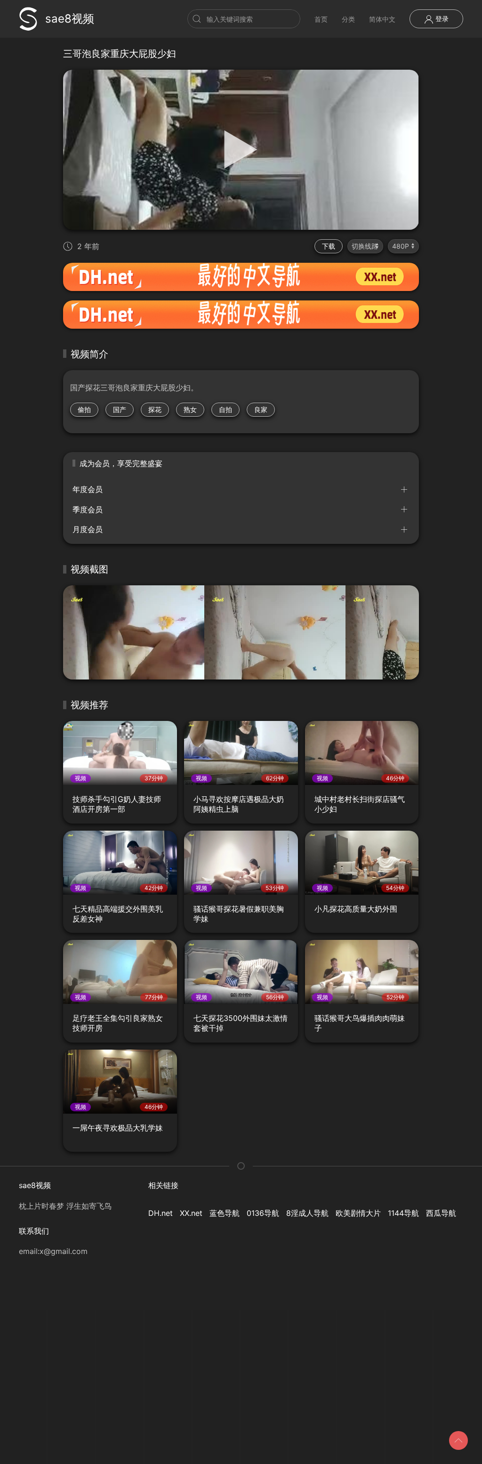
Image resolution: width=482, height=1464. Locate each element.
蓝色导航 (224, 1213)
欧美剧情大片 (358, 1213)
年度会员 (87, 489)
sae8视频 (69, 18)
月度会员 (87, 529)
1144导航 (403, 1213)
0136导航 (263, 1213)
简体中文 (382, 19)
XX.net (191, 1213)
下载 (328, 246)
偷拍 (84, 409)
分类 (348, 19)
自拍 (225, 409)
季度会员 (87, 509)
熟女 (190, 409)
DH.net (160, 1213)
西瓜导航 (441, 1213)
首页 (321, 19)
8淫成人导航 (307, 1213)
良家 (260, 409)
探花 (154, 409)
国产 (119, 409)
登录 (441, 19)
